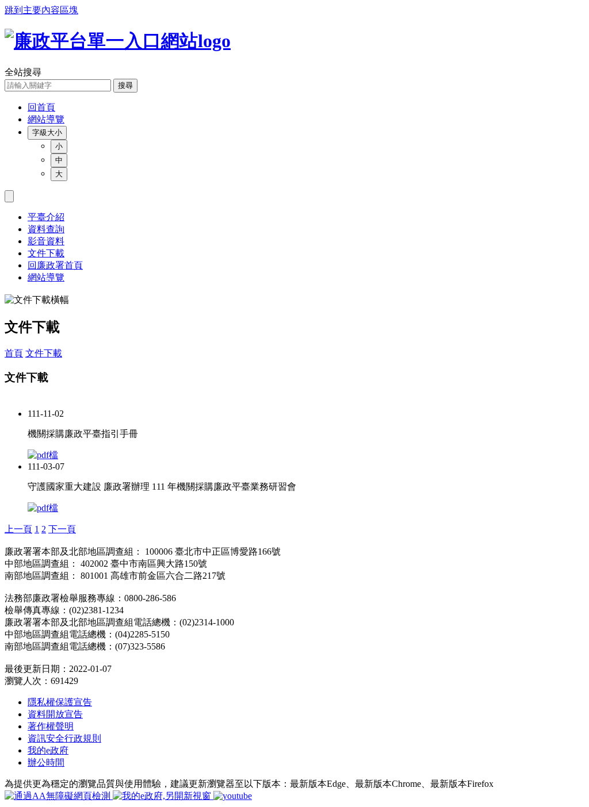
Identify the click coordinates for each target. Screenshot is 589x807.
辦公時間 (46, 762)
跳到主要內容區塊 (41, 10)
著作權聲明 (51, 726)
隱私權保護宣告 (60, 702)
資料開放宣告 (55, 714)
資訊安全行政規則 (64, 738)
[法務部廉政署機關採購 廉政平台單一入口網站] (294, 41)
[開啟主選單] (9, 196)
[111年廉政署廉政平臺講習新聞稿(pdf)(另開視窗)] (43, 508)
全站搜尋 (23, 72)
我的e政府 (48, 750)
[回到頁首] (8, 293)
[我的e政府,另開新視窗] (163, 796)
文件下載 (43, 353)
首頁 (14, 353)
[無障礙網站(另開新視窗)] (59, 796)
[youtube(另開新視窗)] (232, 796)
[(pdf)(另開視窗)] (43, 455)
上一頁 (18, 529)
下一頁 (62, 529)
